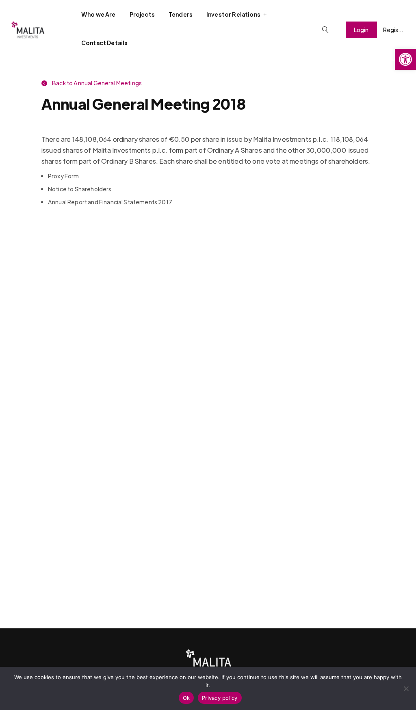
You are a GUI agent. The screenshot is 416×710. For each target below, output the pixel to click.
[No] (406, 688)
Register (394, 29)
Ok (186, 698)
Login (361, 29)
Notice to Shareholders (80, 189)
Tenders (181, 14)
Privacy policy (220, 698)
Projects (142, 14)
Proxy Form (63, 176)
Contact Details (104, 42)
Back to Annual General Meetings (96, 83)
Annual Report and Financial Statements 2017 (110, 202)
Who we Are (98, 14)
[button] (405, 59)
